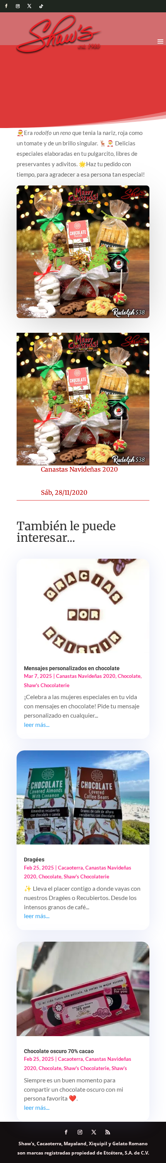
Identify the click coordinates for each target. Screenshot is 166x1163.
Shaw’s (119, 1068)
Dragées (34, 859)
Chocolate (129, 676)
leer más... (36, 724)
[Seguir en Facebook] (6, 6)
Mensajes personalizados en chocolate (72, 668)
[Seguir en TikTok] (41, 6)
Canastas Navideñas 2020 (79, 469)
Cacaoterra (70, 868)
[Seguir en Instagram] (18, 6)
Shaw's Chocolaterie (46, 685)
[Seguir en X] (29, 6)
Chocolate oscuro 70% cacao (59, 1051)
